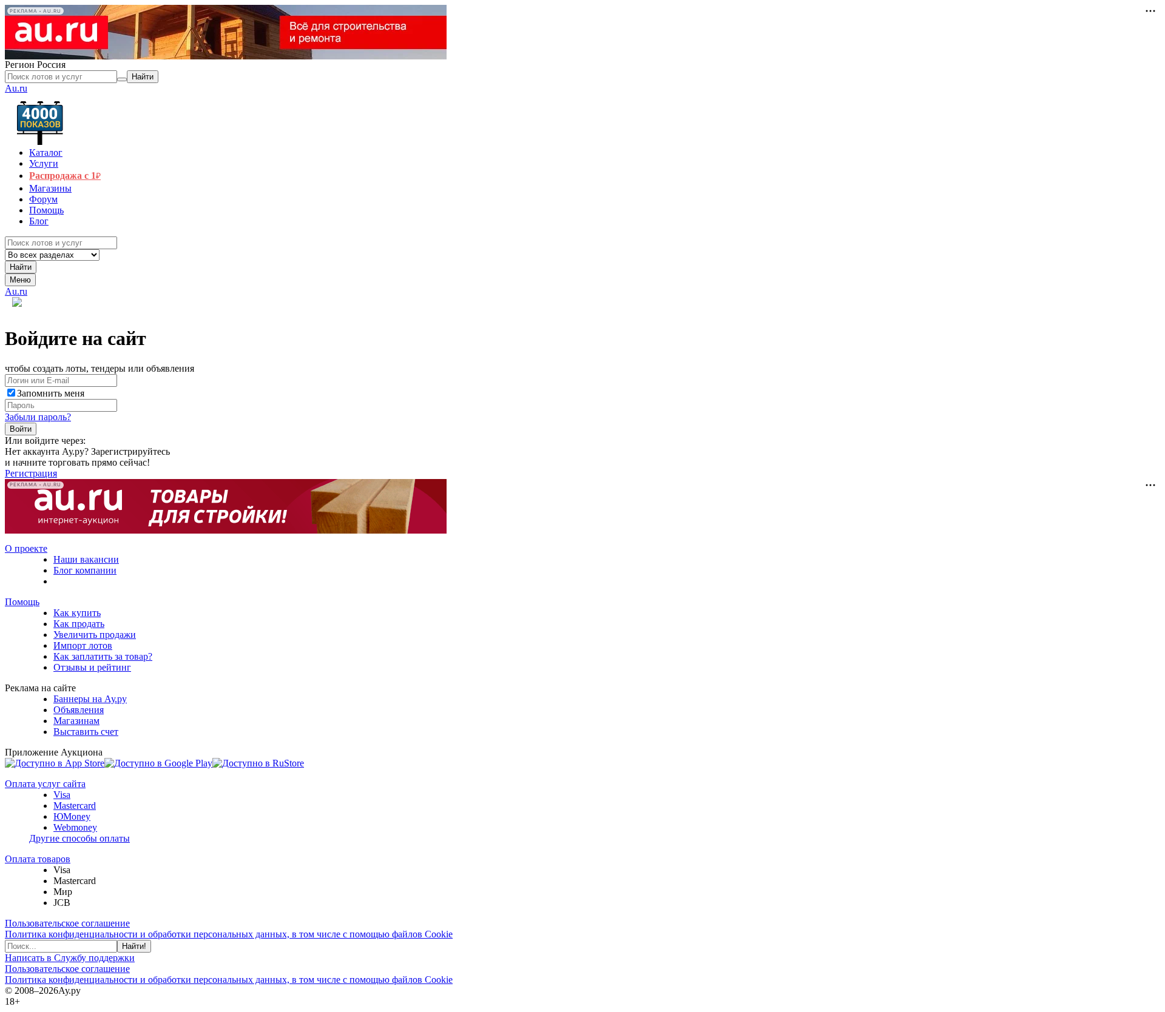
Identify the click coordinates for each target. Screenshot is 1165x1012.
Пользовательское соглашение (67, 923)
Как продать (78, 623)
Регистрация (31, 473)
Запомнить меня (50, 393)
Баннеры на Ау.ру (90, 699)
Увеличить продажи (94, 634)
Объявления (78, 710)
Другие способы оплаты (79, 838)
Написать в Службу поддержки (70, 958)
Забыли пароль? (38, 417)
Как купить (77, 613)
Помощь (22, 602)
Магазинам (76, 720)
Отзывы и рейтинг (92, 667)
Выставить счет (85, 731)
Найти (21, 267)
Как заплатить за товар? (102, 656)
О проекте (26, 548)
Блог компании (84, 570)
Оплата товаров (37, 859)
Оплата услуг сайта (45, 784)
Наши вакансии (86, 559)
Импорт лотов (82, 645)
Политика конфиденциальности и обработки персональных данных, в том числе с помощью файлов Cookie (229, 934)
